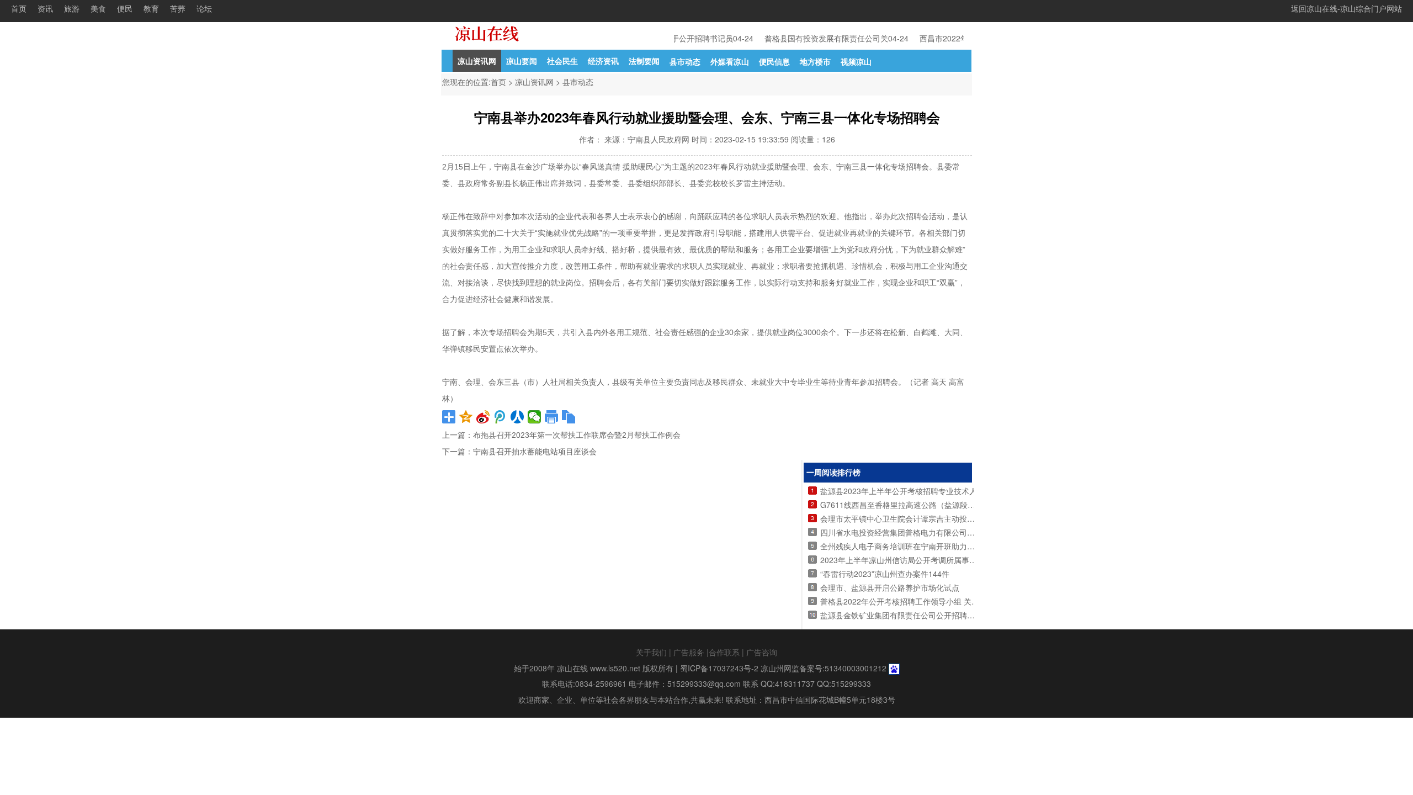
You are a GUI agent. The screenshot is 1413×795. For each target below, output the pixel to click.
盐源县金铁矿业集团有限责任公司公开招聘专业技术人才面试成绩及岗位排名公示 (959, 615)
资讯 (45, 8)
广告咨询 (761, 652)
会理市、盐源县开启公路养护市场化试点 (889, 587)
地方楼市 (815, 61)
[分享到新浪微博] (483, 416)
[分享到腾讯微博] (500, 416)
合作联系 (724, 652)
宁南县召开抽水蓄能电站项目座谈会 (535, 451)
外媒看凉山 (729, 61)
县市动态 (685, 61)
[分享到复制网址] (569, 416)
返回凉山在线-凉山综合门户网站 (1346, 8)
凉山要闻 (521, 60)
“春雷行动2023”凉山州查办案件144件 (884, 573)
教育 (151, 8)
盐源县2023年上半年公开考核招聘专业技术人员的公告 (914, 490)
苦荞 (177, 8)
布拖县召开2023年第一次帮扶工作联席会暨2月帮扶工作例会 (577, 435)
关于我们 (651, 652)
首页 (18, 8)
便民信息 (774, 61)
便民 (124, 8)
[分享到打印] (552, 416)
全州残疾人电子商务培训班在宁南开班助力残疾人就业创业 (920, 546)
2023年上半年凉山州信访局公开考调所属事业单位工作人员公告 (929, 559)
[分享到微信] (534, 416)
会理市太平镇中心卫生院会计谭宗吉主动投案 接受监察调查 (921, 518)
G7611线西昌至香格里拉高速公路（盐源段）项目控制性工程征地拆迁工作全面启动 (963, 504)
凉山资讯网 (477, 60)
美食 (98, 8)
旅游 (71, 8)
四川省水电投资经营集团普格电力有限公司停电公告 (909, 532)
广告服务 (688, 652)
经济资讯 (603, 60)
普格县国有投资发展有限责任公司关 (821, 38)
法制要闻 (644, 60)
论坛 (204, 8)
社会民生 (562, 60)
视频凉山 (856, 61)
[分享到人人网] (517, 416)
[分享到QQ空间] (466, 416)
